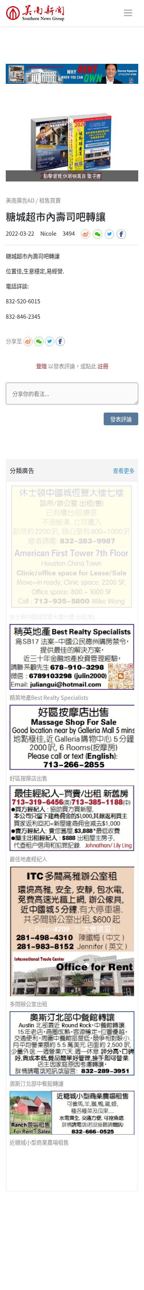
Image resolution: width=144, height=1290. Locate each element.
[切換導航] (128, 13)
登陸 (42, 366)
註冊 (103, 366)
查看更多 (123, 470)
